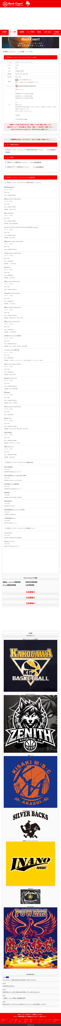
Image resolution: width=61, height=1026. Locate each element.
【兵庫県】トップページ (4, 33)
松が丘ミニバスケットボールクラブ (12, 406)
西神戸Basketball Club (9, 187)
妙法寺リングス (8, 418)
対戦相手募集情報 (31, 582)
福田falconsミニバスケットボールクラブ (13, 241)
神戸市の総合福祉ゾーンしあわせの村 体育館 (15, 475)
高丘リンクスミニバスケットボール (12, 364)
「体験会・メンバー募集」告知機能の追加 (14, 998)
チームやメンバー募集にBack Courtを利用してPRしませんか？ (19, 980)
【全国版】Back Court (56, 33)
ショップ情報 (30, 32)
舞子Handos (7, 392)
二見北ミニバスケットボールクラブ (12, 253)
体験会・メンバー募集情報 (12, 582)
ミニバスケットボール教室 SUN (11, 349)
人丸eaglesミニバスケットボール (12, 293)
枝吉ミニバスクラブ (9, 213)
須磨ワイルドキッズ (9, 446)
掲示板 (39, 32)
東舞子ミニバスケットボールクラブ (12, 307)
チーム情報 (13, 32)
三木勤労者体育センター (10, 518)
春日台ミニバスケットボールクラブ (12, 198)
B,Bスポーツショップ (9, 541)
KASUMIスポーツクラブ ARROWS (12, 335)
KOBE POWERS (8, 432)
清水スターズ (7, 267)
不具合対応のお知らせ (9, 986)
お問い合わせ (47, 32)
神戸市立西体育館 (8, 467)
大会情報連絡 (29, 585)
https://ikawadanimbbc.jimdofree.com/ (27, 85)
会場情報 (21, 32)
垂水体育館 (6, 492)
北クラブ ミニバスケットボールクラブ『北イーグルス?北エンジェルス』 (21, 227)
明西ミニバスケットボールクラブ (12, 321)
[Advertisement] (30, 18)
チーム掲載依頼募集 (9, 585)
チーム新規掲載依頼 (35, 162)
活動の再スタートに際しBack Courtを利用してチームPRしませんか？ (21, 992)
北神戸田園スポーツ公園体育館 (11, 484)
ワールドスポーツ (8, 532)
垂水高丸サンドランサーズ (10, 378)
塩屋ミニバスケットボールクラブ (12, 281)
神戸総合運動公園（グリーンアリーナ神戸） (14, 509)
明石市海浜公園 (8, 501)
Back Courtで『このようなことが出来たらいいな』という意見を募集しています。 (25, 1004)
